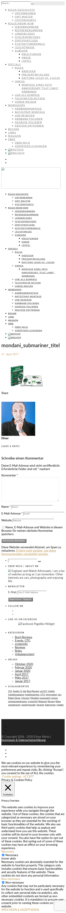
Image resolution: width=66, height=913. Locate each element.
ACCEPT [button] (28, 776)
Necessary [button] (7, 851)
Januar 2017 (22, 681)
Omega (20, 82)
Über (11, 140)
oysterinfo (21, 644)
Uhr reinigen (25, 116)
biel (24, 691)
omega (54, 698)
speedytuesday (28, 705)
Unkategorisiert (24, 654)
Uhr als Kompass (27, 95)
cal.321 (43, 691)
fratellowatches (32, 695)
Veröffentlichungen (31, 146)
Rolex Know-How (21, 24)
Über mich (22, 143)
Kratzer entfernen (29, 126)
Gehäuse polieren (28, 122)
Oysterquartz (25, 20)
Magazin (14, 136)
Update (60, 705)
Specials (14, 65)
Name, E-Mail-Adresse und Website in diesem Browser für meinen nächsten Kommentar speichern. (32, 531)
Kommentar (9, 475)
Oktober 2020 (24, 664)
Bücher (13, 129)
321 (10, 691)
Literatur (25, 698)
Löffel (26, 61)
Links (12, 133)
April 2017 (21, 674)
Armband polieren (29, 119)
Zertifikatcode (26, 41)
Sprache (40, 705)
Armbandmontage (28, 109)
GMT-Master (24, 17)
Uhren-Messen (25, 102)
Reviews (20, 647)
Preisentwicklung (36, 75)
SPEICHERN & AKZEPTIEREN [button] (20, 909)
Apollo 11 (17, 691)
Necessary (11, 855)
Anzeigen (29, 71)
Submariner (50, 705)
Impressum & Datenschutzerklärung (23, 740)
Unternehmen (25, 13)
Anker (26, 58)
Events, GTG (22, 640)
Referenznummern (29, 30)
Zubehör (21, 51)
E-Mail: (13, 592)
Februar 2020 (23, 667)
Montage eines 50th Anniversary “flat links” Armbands (40, 88)
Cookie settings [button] (11, 776)
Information (51, 695)
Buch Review (33, 691)
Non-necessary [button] (10, 879)
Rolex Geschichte (21, 10)
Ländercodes (25, 34)
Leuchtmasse (25, 48)
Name (6, 506)
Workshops (16, 105)
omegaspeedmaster (17, 702)
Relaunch (42, 702)
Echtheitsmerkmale (30, 44)
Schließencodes (27, 37)
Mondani (34, 698)
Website (6, 520)
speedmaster (14, 705)
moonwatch (45, 698)
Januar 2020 (22, 671)
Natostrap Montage (30, 112)
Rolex (19, 68)
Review (51, 702)
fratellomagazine (16, 695)
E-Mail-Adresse (12, 513)
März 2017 (22, 677)
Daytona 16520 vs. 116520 (41, 78)
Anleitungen (31, 54)
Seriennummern (27, 27)
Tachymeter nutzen (30, 99)
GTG (42, 695)
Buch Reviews (23, 637)
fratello (51, 691)
